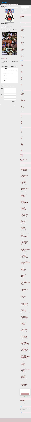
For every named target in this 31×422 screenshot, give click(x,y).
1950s (21, 122)
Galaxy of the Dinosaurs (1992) (24, 358)
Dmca (13, 4)
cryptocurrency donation (22, 403)
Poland (21, 150)
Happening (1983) (22, 201)
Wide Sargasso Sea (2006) (23, 194)
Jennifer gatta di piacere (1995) (24, 384)
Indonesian (22, 72)
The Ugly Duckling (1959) (23, 181)
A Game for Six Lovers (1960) (24, 281)
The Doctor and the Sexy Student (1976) (25, 369)
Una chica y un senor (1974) (24, 336)
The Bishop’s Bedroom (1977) (24, 256)
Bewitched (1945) (22, 297)
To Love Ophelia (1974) (23, 304)
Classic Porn (22, 35)
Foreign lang (22, 42)
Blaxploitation (22, 105)
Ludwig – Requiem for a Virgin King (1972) (25, 249)
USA (6, 58)
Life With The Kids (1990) (15, 61)
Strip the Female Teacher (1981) (24, 236)
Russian (21, 85)
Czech (21, 83)
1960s (21, 121)
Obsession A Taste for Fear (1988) (24, 214)
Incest (21, 44)
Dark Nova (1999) (22, 263)
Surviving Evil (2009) (23, 270)
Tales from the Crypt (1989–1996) (23, 159)
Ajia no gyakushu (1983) (23, 310)
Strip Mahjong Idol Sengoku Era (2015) (25, 344)
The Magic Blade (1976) (23, 177)
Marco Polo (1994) (23, 275)
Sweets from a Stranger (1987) (24, 216)
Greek (21, 70)
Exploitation (22, 92)
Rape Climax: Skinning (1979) (24, 274)
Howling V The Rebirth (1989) (24, 318)
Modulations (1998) (23, 377)
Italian (21, 66)
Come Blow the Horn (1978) (24, 342)
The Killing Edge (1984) (23, 375)
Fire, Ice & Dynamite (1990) (24, 337)
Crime (21, 37)
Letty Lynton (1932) (23, 190)
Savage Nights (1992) (23, 376)
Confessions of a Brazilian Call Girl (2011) (25, 262)
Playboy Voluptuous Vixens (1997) (24, 202)
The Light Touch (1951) (23, 228)
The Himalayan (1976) (23, 208)
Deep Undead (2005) (23, 195)
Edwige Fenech (22, 107)
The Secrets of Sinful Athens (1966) (24, 317)
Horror (21, 43)
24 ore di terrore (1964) (23, 269)
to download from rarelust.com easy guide (11, 105)
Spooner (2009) (22, 264)
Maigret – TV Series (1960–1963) (24, 220)
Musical (21, 106)
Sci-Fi (21, 50)
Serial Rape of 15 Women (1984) (24, 303)
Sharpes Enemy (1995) (23, 176)
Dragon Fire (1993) (23, 196)
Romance (22, 49)
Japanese (22, 65)
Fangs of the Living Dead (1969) (24, 257)
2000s (21, 116)
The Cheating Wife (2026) (23, 348)
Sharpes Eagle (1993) (23, 248)
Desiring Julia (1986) (23, 335)
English (5, 58)
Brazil (21, 138)
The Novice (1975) (23, 324)
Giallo (21, 95)
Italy (21, 130)
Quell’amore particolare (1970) (24, 378)
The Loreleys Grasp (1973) (23, 182)
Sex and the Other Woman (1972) (24, 362)
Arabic (21, 78)
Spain (21, 132)
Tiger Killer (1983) (22, 371)
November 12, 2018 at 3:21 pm (10, 73)
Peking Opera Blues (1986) (24, 322)
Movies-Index (6, 4)
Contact (10, 4)
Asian (21, 31)
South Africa (22, 145)
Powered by (23, 396)
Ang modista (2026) (23, 203)
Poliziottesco (22, 94)
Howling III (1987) (22, 284)
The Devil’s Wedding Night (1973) (24, 289)
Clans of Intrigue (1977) (23, 209)
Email (1, 97)
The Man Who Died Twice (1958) (24, 349)
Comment (2, 88)
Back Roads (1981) (23, 365)
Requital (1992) (22, 268)
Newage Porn (22, 48)
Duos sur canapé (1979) (23, 229)
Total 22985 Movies (22, 16)
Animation (22, 30)
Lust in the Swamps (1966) (23, 316)
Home (2, 4)
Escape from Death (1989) (23, 355)
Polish (21, 84)
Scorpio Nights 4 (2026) (23, 385)
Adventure (22, 29)
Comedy (7, 7)
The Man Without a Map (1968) (24, 329)
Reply (17, 71)
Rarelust (4, 2)
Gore (21, 99)
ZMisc (21, 57)
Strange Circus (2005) (23, 221)
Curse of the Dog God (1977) (24, 215)
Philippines (22, 144)
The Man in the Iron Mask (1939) (24, 241)
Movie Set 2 (21, 155)
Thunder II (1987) (22, 295)
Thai (21, 79)
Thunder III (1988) (22, 291)
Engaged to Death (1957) (23, 296)
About (16, 4)
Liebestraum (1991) (23, 255)
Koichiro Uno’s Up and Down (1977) (24, 305)
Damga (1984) (22, 330)
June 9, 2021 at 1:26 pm (10, 68)
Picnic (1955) (22, 277)
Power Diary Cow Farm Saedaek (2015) (25, 343)
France (21, 131)
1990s (3, 58)
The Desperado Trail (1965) (24, 242)
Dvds (21, 101)
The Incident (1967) (23, 363)
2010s (21, 115)
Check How (4, 105)
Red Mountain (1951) (23, 323)
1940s (21, 123)
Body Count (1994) (23, 309)
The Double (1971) (23, 250)
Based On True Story (23, 100)
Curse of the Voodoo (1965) (24, 170)
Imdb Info (6, 27)
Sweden (21, 137)
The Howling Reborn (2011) (23, 251)
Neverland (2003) (22, 235)
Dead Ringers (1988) (23, 227)
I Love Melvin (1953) (23, 364)
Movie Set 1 (21, 154)
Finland (21, 149)
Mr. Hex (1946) (22, 370)
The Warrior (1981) (23, 290)
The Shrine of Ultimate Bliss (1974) (24, 175)
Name (1, 95)
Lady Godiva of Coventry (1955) (24, 331)
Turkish (21, 86)
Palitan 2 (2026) (22, 276)
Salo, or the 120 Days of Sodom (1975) (25, 188)
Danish (21, 71)
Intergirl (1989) (22, 189)
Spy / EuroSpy (22, 93)
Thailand (21, 136)
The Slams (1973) (22, 222)
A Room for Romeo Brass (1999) (24, 261)
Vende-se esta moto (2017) (24, 383)
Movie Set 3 (21, 156)
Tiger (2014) (22, 183)
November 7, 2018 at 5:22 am (10, 78)
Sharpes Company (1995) (23, 207)
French (21, 64)
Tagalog (21, 77)
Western (21, 56)
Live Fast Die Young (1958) (24, 169)
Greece (21, 143)
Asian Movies (21, 160)
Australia (22, 139)
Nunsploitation (22, 108)
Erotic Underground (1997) (23, 311)
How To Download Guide (22, 400)
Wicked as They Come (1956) (24, 350)
